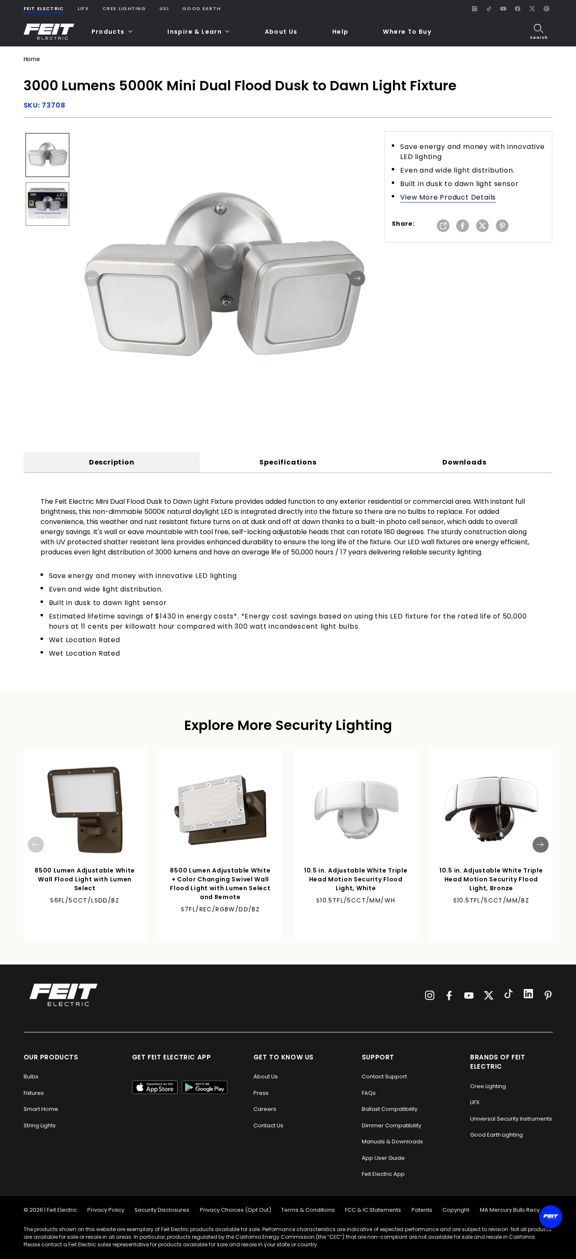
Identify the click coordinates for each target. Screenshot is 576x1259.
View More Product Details (448, 197)
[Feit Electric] (49, 32)
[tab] (112, 462)
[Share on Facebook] (462, 226)
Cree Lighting (124, 8)
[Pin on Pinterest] (502, 226)
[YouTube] (503, 8)
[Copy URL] (443, 226)
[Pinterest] (546, 8)
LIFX (83, 8)
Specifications (287, 462)
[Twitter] (488, 995)
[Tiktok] (508, 995)
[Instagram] (474, 8)
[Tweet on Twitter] (482, 226)
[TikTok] (489, 8)
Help (340, 31)
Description (112, 462)
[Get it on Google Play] (204, 1087)
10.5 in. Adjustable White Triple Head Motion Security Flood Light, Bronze (491, 879)
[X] (532, 8)
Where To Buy (407, 31)
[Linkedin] (528, 995)
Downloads (464, 462)
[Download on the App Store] (155, 1087)
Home (32, 59)
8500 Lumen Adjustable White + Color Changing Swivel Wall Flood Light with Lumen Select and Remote (220, 883)
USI (164, 8)
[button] (112, 31)
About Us (281, 31)
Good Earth (201, 8)
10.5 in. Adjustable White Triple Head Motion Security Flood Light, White (355, 879)
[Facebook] (517, 8)
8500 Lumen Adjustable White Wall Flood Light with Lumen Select (85, 879)
